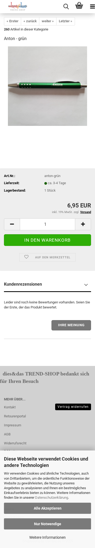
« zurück (30, 21)
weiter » (48, 21)
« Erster (12, 21)
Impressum (12, 425)
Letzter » (65, 21)
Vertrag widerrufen (73, 407)
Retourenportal (15, 416)
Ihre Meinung (71, 325)
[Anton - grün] (47, 86)
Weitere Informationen (47, 537)
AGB (7, 434)
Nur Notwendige (47, 524)
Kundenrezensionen (23, 284)
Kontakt (10, 407)
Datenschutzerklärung (51, 498)
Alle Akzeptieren (47, 508)
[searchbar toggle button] (66, 6)
